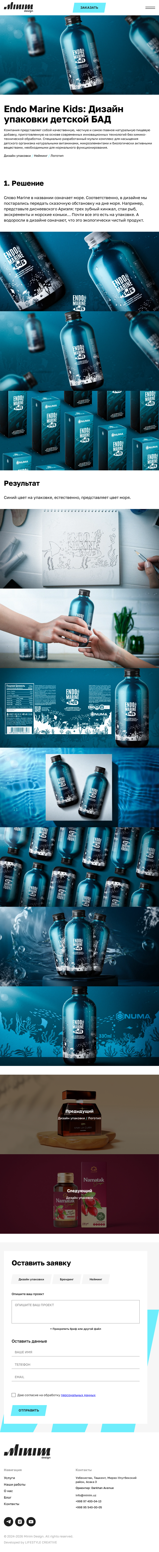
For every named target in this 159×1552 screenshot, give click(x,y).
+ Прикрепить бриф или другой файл (75, 1328)
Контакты (11, 1504)
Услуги (9, 1478)
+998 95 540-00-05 (89, 1507)
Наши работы (14, 1484)
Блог (7, 1497)
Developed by (30, 1542)
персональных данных (78, 1395)
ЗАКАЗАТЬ (89, 8)
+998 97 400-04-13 (88, 1501)
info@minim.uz (86, 1495)
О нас (8, 1491)
